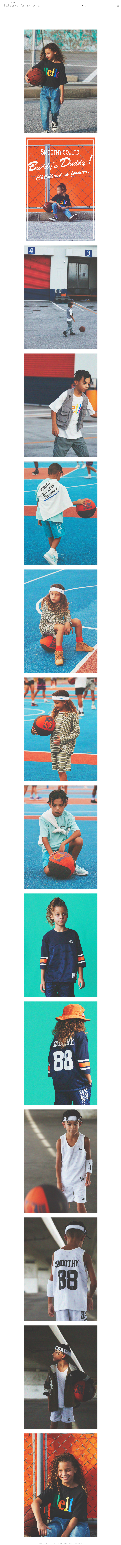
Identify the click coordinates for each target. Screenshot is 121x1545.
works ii (55, 6)
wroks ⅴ (82, 6)
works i (46, 6)
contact (100, 6)
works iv (73, 6)
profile (91, 6)
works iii (64, 6)
